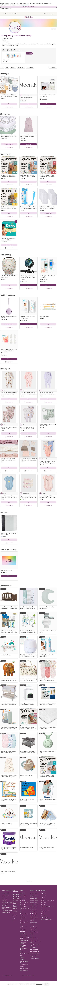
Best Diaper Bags (33, 922)
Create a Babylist (5, 893)
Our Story (14, 918)
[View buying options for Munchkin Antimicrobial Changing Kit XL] (48, 621)
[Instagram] (7, 979)
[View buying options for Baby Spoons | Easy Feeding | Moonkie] (48, 837)
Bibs (21, 911)
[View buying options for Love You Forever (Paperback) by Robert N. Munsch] (28, 813)
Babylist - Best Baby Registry (28, 17)
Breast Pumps (23, 917)
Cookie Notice (44, 915)
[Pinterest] (13, 979)
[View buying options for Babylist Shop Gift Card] (9, 560)
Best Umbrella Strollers (34, 953)
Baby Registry (6, 890)
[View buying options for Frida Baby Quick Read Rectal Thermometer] (48, 266)
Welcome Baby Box (6, 912)
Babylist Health (16, 898)
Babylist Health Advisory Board (47, 900)
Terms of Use (44, 902)
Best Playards (33, 929)
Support (43, 890)
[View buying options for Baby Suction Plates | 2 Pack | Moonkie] (9, 861)
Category (13, 67)
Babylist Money (16, 896)
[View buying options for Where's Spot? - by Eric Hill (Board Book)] (28, 789)
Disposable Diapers (24, 935)
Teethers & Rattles (24, 968)
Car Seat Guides (33, 893)
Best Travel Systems (34, 951)
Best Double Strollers (34, 924)
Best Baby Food (33, 902)
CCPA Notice (43, 911)
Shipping (43, 897)
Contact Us (43, 895)
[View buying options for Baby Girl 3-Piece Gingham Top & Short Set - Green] (48, 414)
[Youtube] (19, 979)
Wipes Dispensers (24, 970)
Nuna (21, 955)
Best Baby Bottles (34, 898)
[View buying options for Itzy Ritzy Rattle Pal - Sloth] (28, 765)
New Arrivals (22, 893)
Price (2, 67)
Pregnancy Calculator (34, 958)
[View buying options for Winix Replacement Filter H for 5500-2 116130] (9, 523)
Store (7, 67)
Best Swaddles (33, 937)
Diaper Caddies (23, 933)
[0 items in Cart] (54, 17)
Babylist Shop (15, 900)
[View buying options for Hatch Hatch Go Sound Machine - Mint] (48, 741)
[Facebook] (10, 979)
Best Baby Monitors (34, 907)
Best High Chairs (33, 926)
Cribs (21, 927)
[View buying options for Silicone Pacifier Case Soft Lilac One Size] (9, 306)
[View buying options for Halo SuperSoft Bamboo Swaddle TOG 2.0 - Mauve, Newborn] (28, 125)
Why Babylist (5, 897)
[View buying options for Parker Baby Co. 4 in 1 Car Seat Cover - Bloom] (9, 266)
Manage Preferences (28, 6)
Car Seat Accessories (24, 920)
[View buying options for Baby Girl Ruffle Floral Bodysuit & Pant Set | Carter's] (9, 414)
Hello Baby (15, 914)
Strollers (22, 966)
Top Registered (23, 898)
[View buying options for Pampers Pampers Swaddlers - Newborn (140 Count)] (9, 228)
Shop (21, 890)
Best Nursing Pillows (34, 927)
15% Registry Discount (7, 910)
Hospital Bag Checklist (7, 902)
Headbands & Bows (24, 940)
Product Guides (35, 890)
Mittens (21, 951)
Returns (42, 898)
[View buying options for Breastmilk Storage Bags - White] (48, 85)
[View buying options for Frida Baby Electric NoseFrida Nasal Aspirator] (48, 645)
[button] (13, 57)
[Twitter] (16, 979)
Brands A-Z (22, 900)
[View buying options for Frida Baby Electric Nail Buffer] (28, 306)
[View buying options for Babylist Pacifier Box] (9, 645)
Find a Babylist (5, 895)
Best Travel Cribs (33, 947)
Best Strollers (33, 935)
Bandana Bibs (23, 904)
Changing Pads (23, 926)
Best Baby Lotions (34, 906)
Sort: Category (53, 67)
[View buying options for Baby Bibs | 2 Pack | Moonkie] (28, 837)
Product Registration (45, 909)
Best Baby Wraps (33, 909)
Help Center (43, 893)
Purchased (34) (30, 67)
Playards (22, 957)
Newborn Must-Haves (24, 897)
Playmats (22, 959)
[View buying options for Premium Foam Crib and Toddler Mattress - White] (48, 717)
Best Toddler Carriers (34, 938)
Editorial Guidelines (45, 917)
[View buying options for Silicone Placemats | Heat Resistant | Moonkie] (28, 85)
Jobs (13, 916)
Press (14, 920)
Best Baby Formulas (34, 904)
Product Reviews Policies (46, 919)
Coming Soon (23, 895)
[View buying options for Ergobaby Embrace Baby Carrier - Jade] (48, 789)
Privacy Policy (24, 5)
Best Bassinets (33, 911)
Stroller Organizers (24, 964)
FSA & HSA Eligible (24, 902)
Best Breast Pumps (34, 917)
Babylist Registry (16, 894)
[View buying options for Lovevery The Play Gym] (9, 813)
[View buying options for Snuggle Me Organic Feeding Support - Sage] (48, 597)
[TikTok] (4, 979)
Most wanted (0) (21, 67)
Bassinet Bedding (23, 906)
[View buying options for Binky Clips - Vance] (48, 306)
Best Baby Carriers (34, 900)
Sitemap (42, 913)
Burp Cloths (22, 918)
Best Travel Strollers (34, 949)
